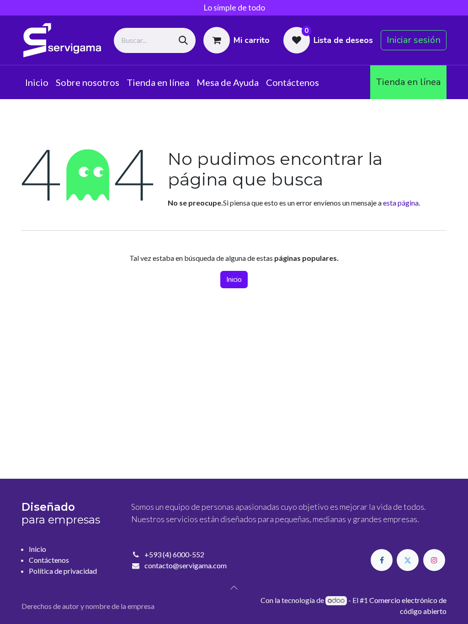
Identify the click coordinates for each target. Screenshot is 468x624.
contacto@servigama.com (185, 565)
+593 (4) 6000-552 (174, 554)
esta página (401, 202)
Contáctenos (49, 559)
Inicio (234, 280)
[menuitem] (36, 82)
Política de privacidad (63, 570)
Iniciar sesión (414, 40)
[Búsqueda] (183, 40)
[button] (234, 587)
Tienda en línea (408, 82)
